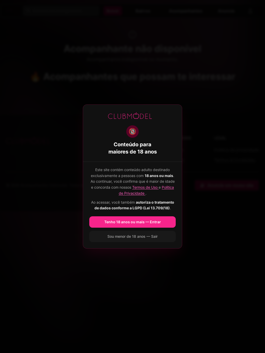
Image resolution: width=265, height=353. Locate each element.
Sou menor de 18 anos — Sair (132, 236)
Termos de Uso (145, 187)
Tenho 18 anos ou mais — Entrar (132, 222)
